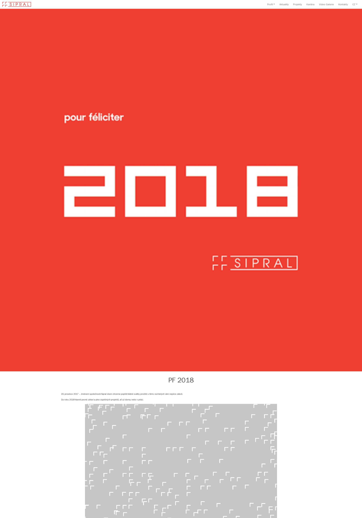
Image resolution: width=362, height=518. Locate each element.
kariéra (310, 5)
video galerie (326, 5)
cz (353, 5)
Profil (270, 5)
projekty (297, 5)
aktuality (284, 5)
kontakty (343, 5)
